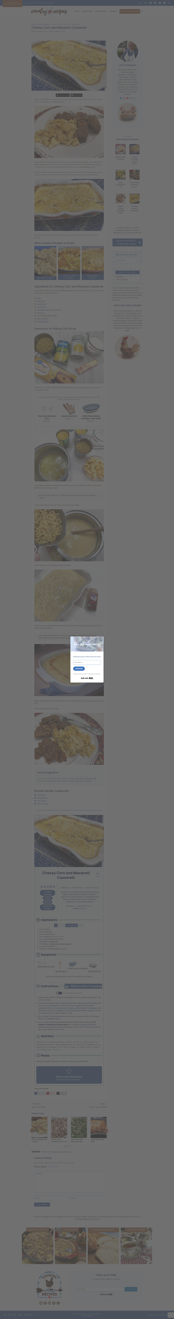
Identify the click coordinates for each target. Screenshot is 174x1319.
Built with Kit (87, 678)
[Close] (101, 639)
